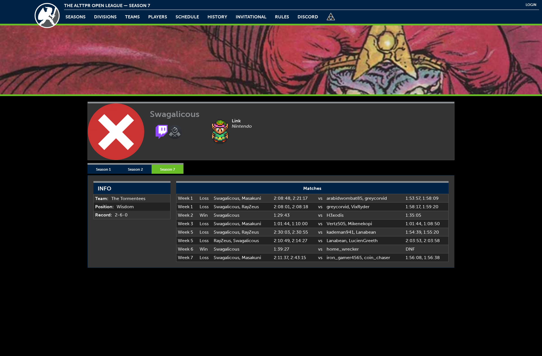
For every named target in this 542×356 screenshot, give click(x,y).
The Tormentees (128, 198)
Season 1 (103, 169)
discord (308, 16)
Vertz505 (336, 223)
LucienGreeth (363, 240)
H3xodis (335, 215)
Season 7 (167, 169)
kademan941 (340, 232)
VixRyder (360, 206)
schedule (187, 16)
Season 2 (135, 169)
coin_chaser (377, 257)
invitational (251, 16)
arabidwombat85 (344, 198)
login (531, 5)
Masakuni (251, 198)
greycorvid (376, 198)
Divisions (105, 16)
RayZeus (250, 206)
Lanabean (366, 232)
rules (282, 16)
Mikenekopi (360, 223)
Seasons (75, 16)
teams (132, 16)
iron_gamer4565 (344, 257)
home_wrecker (343, 249)
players (157, 16)
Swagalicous (226, 198)
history (217, 16)
